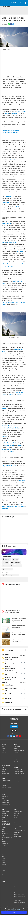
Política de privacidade (15, 909)
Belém (20, 504)
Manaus (14, 506)
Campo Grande (18, 392)
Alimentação (5, 815)
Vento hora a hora (18, 775)
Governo (4, 835)
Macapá (4, 506)
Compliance (16, 889)
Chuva (16, 559)
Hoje (3, 750)
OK (14, 912)
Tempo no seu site (6, 890)
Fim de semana (5, 754)
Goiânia (11, 394)
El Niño (3, 856)
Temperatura (7, 559)
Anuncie (16, 890)
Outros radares (5, 800)
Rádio (15, 817)
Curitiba (6, 113)
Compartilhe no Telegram (10, 132)
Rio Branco (5, 508)
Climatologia (17, 781)
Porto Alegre (22, 111)
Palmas (9, 506)
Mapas (15, 744)
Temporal (4, 851)
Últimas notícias (5, 811)
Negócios (4, 827)
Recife (15, 443)
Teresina (12, 451)
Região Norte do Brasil (9, 466)
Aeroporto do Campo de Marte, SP (11, 658)
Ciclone (3, 854)
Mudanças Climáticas (7, 837)
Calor (3, 853)
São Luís (8, 449)
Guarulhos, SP (9, 685)
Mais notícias (24, 611)
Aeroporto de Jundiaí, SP (11, 674)
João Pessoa (8, 443)
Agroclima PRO (17, 826)
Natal (3, 449)
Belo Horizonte (11, 242)
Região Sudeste (6, 223)
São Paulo (14, 113)
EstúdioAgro (5, 876)
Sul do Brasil (13, 160)
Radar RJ (4, 798)
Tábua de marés (17, 779)
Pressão (6, 562)
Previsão (4, 744)
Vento (20, 565)
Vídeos (3, 881)
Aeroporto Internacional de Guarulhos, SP (10, 668)
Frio (3, 849)
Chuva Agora (15, 574)
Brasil (3, 746)
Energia (3, 831)
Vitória (4, 242)
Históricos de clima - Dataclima (6, 781)
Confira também (6, 887)
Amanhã (4, 752)
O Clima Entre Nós (6, 872)
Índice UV (16, 777)
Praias (3, 758)
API (15, 828)
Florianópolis (5, 202)
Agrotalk (4, 874)
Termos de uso (17, 900)
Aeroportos (4, 759)
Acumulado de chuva (19, 750)
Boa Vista (22, 481)
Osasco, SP (8, 698)
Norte (3, 847)
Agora (3, 748)
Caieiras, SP (9, 702)
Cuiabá (4, 394)
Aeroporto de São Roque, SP (10, 678)
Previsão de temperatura (19, 771)
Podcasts (4, 785)
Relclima (4, 783)
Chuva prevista (5, 802)
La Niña (3, 858)
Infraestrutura (5, 833)
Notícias (4, 809)
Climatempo (14, 726)
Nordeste (4, 845)
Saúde (3, 817)
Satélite (6, 574)
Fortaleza (4, 436)
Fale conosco (17, 892)
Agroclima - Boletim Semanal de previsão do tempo (7, 824)
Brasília (19, 394)
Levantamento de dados (19, 830)
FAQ (15, 898)
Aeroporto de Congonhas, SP (9, 663)
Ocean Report (17, 832)
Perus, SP (8, 694)
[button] (20, 2)
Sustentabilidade (6, 821)
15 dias (3, 756)
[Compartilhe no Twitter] (13, 24)
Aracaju (6, 445)
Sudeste (4, 841)
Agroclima (4, 813)
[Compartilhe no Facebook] (11, 24)
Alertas (3, 819)
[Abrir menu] (2, 3)
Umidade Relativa (16, 562)
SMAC (15, 824)
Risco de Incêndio (8, 569)
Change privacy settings (19, 896)
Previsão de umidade (19, 773)
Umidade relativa (18, 754)
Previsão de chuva (18, 769)
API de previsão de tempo (20, 902)
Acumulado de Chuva (9, 565)
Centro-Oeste (5, 843)
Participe (4, 889)
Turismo (4, 860)
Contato (16, 887)
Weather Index (17, 836)
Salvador (4, 408)
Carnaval (4, 864)
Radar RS (4, 862)
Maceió (11, 445)
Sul (2, 839)
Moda (3, 829)
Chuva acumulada (6, 804)
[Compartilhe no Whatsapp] (8, 24)
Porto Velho (21, 506)
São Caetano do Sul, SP (11, 689)
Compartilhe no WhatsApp (11, 130)
